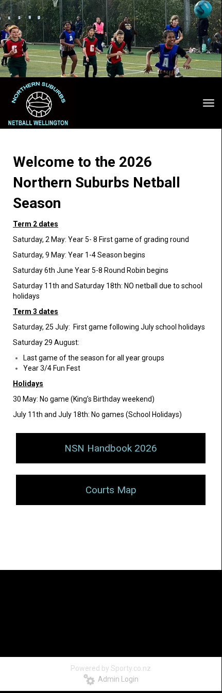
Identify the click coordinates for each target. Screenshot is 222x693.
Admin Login (117, 679)
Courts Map (111, 490)
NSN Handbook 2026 (110, 448)
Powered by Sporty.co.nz (111, 668)
